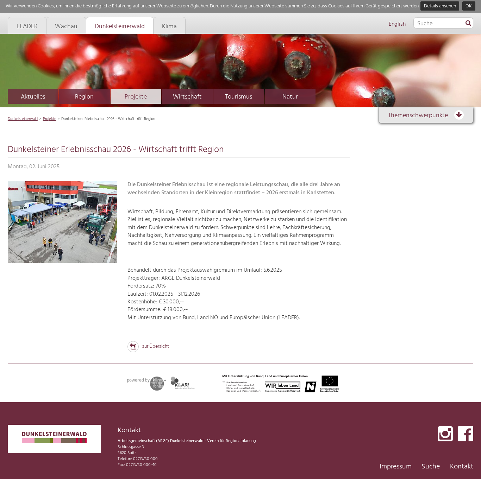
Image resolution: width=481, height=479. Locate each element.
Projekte (136, 97)
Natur (290, 97)
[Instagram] (445, 434)
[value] (468, 23)
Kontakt (461, 466)
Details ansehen (440, 6)
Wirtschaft (187, 97)
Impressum (396, 466)
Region (84, 97)
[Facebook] (465, 434)
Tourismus (238, 97)
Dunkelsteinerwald (23, 119)
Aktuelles (33, 97)
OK (469, 6)
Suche (430, 466)
